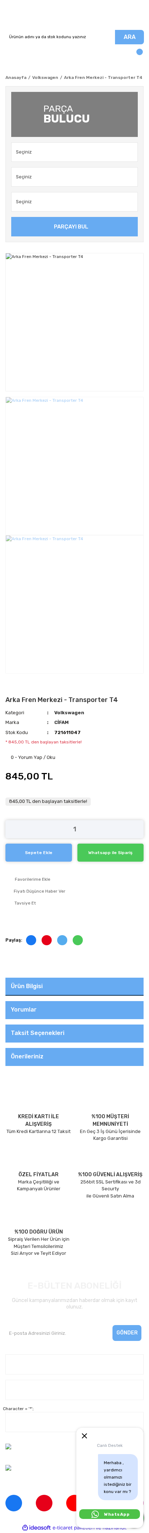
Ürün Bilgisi (27, 986)
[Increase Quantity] (138, 829)
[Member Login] (12, 55)
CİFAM (61, 722)
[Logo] (74, 15)
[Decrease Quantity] (10, 829)
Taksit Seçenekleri (37, 1033)
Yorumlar (24, 1009)
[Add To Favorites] (74, 879)
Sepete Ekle (38, 852)
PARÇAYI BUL (71, 226)
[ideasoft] (36, 1527)
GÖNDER (127, 1333)
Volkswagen (69, 712)
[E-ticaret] (73, 1527)
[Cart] (136, 55)
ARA (130, 37)
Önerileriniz (27, 1056)
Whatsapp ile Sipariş (110, 852)
